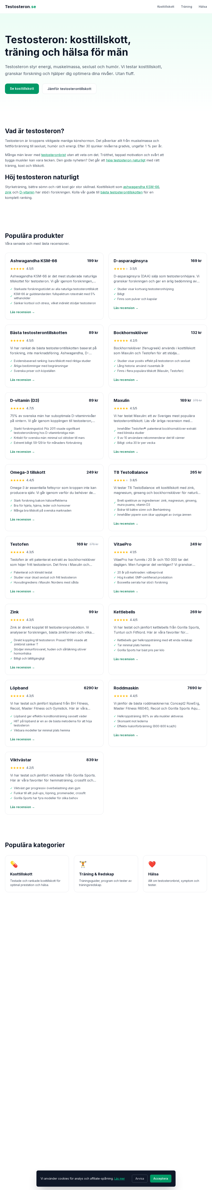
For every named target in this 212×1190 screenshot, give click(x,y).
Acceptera (160, 1178)
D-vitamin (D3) (24, 400)
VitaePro (122, 544)
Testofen (19, 544)
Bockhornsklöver (131, 332)
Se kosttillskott (22, 88)
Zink (14, 611)
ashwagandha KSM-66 (141, 187)
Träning (186, 6)
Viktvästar (20, 759)
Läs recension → (22, 312)
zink (8, 192)
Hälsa (203, 6)
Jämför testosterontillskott (69, 89)
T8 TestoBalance (131, 472)
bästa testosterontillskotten (121, 192)
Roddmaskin (126, 687)
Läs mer (119, 1178)
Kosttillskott (165, 6)
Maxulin (121, 400)
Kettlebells (124, 611)
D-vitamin (26, 192)
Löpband (19, 687)
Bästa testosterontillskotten (38, 332)
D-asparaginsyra (131, 260)
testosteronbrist (53, 155)
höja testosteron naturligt (125, 160)
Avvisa (139, 1178)
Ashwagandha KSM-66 (33, 260)
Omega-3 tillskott (27, 472)
